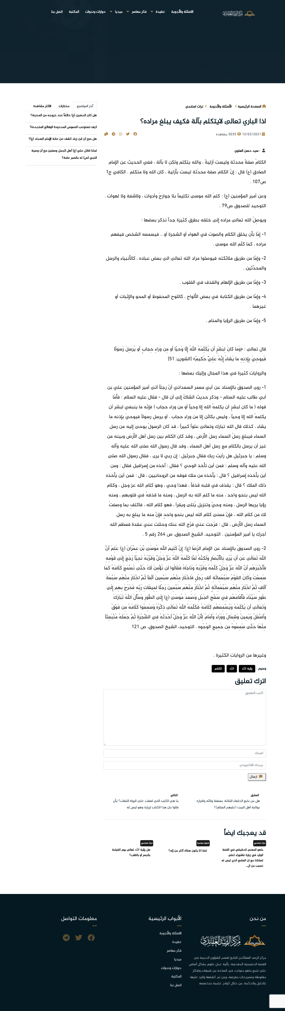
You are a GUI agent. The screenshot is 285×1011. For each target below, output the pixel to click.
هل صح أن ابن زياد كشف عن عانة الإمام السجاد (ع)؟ (63, 139)
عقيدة (160, 12)
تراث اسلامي (194, 107)
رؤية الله (247, 668)
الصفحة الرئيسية (249, 107)
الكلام (218, 668)
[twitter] (78, 938)
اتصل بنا (57, 12)
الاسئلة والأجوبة (182, 12)
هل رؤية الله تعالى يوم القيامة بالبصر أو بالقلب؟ (131, 852)
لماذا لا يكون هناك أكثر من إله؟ (188, 850)
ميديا (118, 12)
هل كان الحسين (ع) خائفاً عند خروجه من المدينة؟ (64, 115)
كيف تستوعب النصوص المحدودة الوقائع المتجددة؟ (63, 127)
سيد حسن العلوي (246, 151)
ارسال (253, 777)
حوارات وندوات (95, 12)
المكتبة (74, 12)
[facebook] (91, 938)
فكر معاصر (139, 12)
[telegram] (66, 938)
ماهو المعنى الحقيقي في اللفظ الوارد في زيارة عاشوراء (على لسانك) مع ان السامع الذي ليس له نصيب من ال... (242, 857)
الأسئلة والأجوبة (221, 107)
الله (232, 668)
